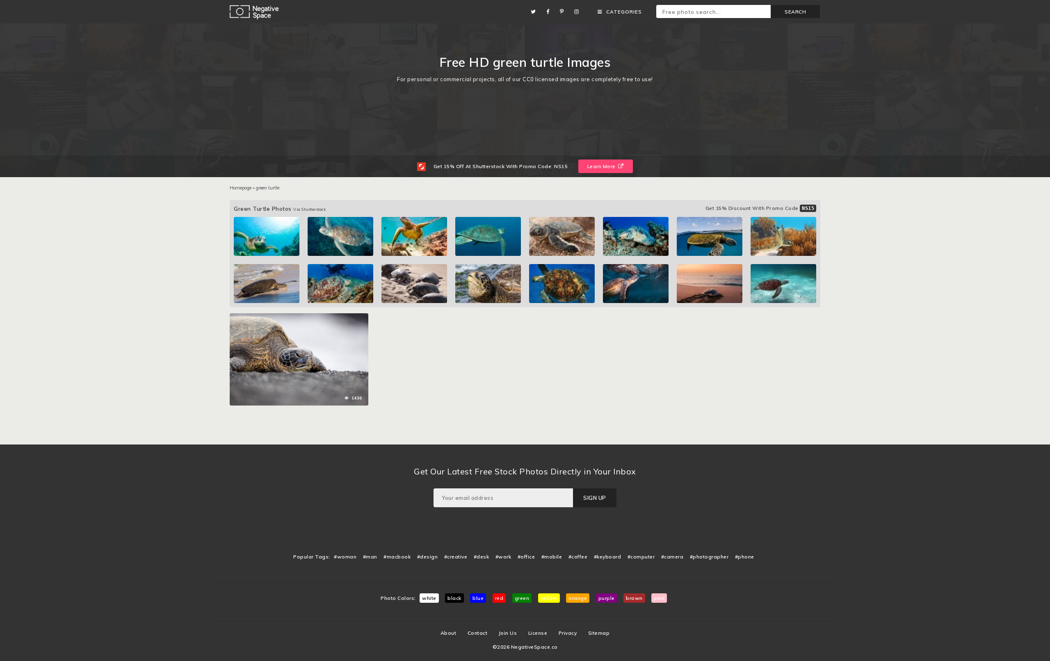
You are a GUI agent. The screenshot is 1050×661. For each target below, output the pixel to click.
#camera (672, 557)
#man (370, 557)
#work (503, 557)
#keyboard (607, 557)
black (454, 598)
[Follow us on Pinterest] (564, 11)
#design (427, 557)
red (499, 598)
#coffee (578, 557)
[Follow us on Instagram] (578, 11)
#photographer (709, 557)
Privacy (568, 633)
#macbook (397, 557)
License (538, 633)
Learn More (602, 166)
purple (606, 598)
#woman (345, 557)
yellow (549, 598)
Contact (478, 633)
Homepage (240, 188)
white (429, 598)
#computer (641, 557)
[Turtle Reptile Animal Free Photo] (299, 317)
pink (659, 598)
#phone (744, 557)
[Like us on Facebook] (550, 11)
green (522, 598)
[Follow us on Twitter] (535, 11)
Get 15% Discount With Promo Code (760, 208)
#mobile (551, 557)
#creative (456, 557)
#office (526, 557)
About (449, 633)
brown (634, 598)
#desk (481, 557)
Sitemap (599, 633)
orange (577, 598)
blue (478, 598)
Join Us (508, 633)
